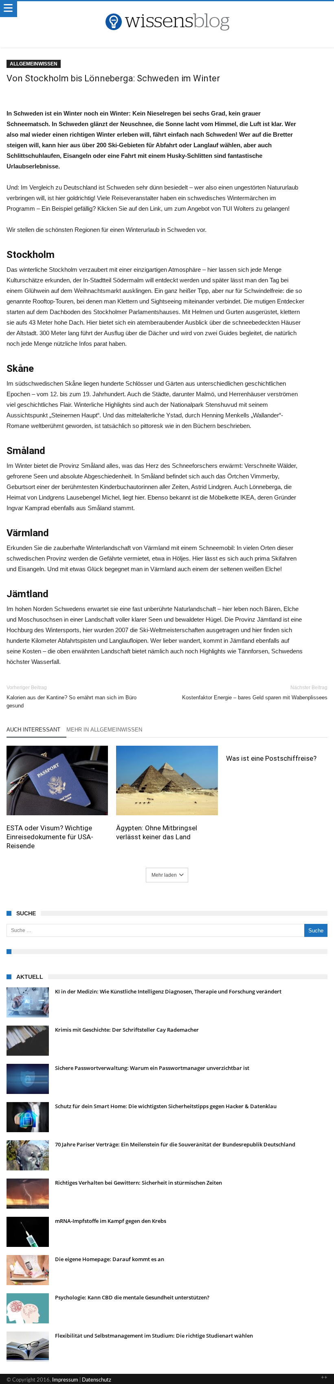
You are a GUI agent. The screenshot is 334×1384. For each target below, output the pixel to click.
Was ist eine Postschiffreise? (271, 758)
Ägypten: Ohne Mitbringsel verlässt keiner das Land (156, 832)
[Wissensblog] (167, 9)
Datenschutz (96, 1380)
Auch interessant (33, 730)
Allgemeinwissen (33, 64)
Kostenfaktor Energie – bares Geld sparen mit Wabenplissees (254, 693)
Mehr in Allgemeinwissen (104, 730)
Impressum (65, 1380)
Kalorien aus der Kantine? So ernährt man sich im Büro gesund (71, 697)
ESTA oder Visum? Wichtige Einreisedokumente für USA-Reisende (50, 837)
